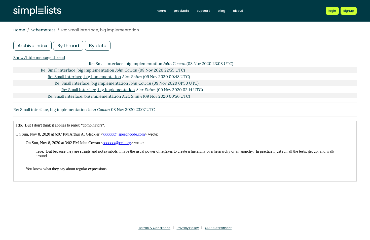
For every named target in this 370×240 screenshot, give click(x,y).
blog (221, 10)
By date (97, 45)
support (203, 10)
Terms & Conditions (154, 227)
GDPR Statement (218, 227)
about (238, 10)
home (161, 10)
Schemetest (43, 30)
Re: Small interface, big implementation (77, 70)
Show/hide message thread (39, 57)
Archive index (32, 45)
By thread (68, 45)
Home (19, 30)
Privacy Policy (188, 227)
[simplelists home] (37, 11)
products (181, 10)
